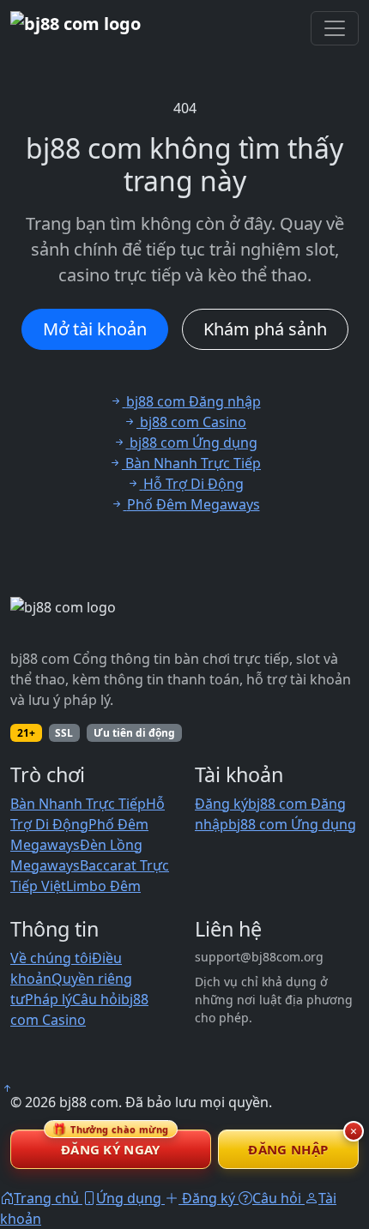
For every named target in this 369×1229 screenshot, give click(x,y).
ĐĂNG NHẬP (288, 1149)
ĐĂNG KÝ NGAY (110, 1144)
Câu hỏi (96, 999)
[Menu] (335, 28)
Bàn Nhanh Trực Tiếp (78, 803)
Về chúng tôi (51, 958)
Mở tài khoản (95, 328)
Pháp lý (48, 999)
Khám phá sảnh (265, 328)
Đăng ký (221, 803)
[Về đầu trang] (7, 1088)
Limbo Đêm (103, 886)
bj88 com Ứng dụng (292, 824)
